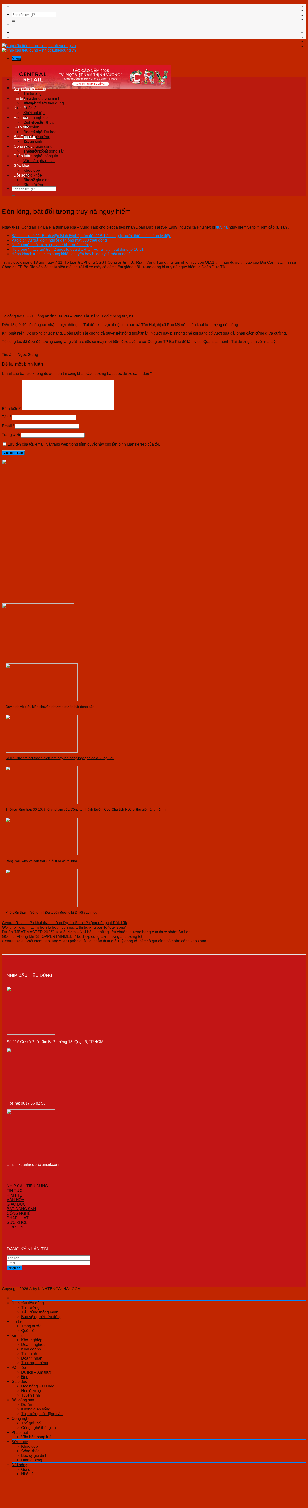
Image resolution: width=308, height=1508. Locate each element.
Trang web (11, 435)
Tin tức (20, 98)
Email (8, 426)
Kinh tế (20, 108)
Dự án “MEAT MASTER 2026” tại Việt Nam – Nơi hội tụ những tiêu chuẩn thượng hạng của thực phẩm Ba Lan (96, 932)
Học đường (31, 1390)
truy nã (222, 227)
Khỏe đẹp (31, 170)
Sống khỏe (32, 175)
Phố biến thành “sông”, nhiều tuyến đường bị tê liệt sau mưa (51, 912)
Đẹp (24, 1376)
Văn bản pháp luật (39, 161)
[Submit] (13, 21)
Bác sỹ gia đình (34, 1455)
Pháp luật (22, 156)
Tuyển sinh (30, 1395)
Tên (6, 417)
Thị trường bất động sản (42, 1413)
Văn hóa (21, 117)
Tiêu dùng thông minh (41, 98)
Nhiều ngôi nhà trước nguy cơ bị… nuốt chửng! (52, 245)
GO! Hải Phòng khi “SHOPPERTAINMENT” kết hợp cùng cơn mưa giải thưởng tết (72, 936)
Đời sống (22, 175)
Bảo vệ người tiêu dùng (41, 1316)
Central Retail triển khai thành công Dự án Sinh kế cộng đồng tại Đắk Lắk (64, 923)
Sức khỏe (22, 165)
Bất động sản (25, 136)
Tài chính (29, 1353)
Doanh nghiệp (35, 117)
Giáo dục (21, 127)
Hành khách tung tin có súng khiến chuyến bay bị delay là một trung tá (71, 254)
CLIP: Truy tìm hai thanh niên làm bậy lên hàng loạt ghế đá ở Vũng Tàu (60, 758)
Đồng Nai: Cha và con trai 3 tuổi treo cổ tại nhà (41, 861)
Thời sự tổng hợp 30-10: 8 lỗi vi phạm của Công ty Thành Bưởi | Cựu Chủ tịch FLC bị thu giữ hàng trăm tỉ (86, 809)
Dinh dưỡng (31, 1460)
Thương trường (34, 1363)
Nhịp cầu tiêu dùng (30, 88)
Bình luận (11, 408)
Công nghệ (23, 146)
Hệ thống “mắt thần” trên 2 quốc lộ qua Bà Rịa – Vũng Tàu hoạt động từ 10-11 (78, 249)
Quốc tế (30, 108)
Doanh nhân (31, 1358)
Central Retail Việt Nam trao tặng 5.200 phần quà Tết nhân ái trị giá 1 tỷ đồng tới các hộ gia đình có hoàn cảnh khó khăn (104, 941)
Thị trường (32, 93)
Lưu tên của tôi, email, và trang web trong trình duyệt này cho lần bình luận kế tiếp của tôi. (84, 444)
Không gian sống (37, 146)
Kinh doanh (31, 1349)
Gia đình (30, 180)
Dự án (28, 141)
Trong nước (33, 103)
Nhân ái (30, 185)
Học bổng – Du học (39, 132)
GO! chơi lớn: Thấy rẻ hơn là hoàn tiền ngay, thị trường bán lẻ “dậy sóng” (64, 927)
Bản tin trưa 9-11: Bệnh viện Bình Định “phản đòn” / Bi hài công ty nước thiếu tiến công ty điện (91, 235)
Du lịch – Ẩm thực (38, 122)
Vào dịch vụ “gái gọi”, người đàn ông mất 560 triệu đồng (59, 240)
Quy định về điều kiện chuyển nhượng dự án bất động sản (50, 706)
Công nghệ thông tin (40, 156)
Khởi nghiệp (34, 112)
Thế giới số (33, 151)
